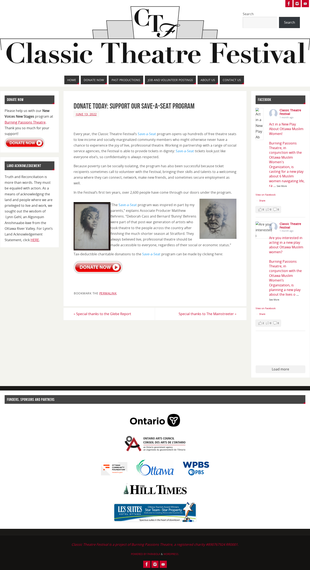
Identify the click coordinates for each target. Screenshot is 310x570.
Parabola (153, 554)
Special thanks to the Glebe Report (102, 314)
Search (248, 14)
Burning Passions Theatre (25, 122)
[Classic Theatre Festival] (288, 3)
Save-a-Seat (147, 134)
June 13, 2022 (86, 114)
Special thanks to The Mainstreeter (207, 314)
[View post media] (259, 124)
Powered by (139, 554)
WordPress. (171, 554)
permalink (108, 293)
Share (262, 200)
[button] (268, 209)
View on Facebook (266, 194)
